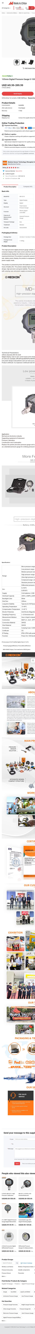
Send (17, 1163)
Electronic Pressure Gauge (10, 1313)
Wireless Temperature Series (26, 1267)
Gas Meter (13, 1292)
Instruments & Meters (12, 13)
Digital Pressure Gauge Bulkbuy (12, 1317)
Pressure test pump (7, 1270)
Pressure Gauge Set (25, 1309)
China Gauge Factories (9, 1309)
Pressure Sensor (6, 1273)
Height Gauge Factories (27, 1304)
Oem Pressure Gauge (27, 1313)
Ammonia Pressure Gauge (10, 1296)
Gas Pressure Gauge (27, 1296)
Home (3, 13)
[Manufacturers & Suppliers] (18, 3)
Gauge (5, 1292)
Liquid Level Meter (25, 1292)
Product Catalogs (27, 1263)
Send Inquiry (18, 94)
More (3, 1321)
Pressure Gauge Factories (10, 1304)
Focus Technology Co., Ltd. (22, 1327)
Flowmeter (21, 1273)
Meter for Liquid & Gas (24, 13)
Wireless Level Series (7, 1267)
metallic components (24, 1270)
